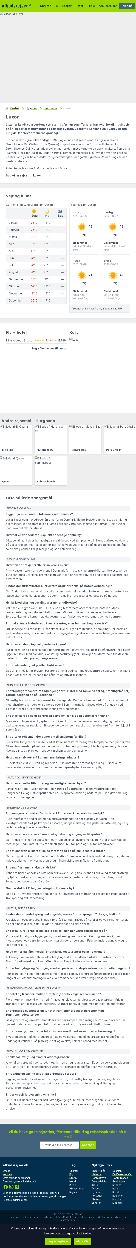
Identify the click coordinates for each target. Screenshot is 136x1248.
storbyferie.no (68, 1220)
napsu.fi (92, 1217)
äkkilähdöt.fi (65, 1217)
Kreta (95, 1185)
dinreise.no (121, 1217)
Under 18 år (98, 1170)
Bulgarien (117, 1195)
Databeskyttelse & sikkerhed (19, 1181)
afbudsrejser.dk (49, 1217)
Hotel (79, 6)
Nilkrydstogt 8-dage (19, 340)
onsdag (79, 214)
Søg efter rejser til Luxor (23, 175)
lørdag (111, 262)
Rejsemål (127, 6)
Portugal (97, 1195)
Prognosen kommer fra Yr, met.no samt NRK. (97, 308)
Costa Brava (99, 1178)
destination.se (105, 1217)
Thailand (96, 1199)
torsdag (111, 214)
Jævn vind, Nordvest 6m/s (81, 296)
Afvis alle (82, 1241)
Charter (45, 6)
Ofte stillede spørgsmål (16, 1178)
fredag (79, 262)
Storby (67, 6)
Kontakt (7, 1174)
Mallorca (96, 1174)
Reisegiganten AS (72, 1214)
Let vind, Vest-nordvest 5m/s (112, 296)
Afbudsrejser (108, 6)
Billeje (91, 6)
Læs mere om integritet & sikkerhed (68, 1233)
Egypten (96, 1202)
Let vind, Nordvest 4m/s (83, 248)
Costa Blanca (120, 1178)
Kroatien (117, 1192)
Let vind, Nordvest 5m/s (114, 248)
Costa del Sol (99, 1181)
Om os (6, 1170)
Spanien (117, 1170)
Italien (115, 1188)
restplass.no (13, 1217)
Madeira (117, 1202)
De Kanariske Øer (122, 1174)
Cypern (96, 1192)
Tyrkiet (96, 1188)
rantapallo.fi (80, 1217)
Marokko (117, 1199)
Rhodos (116, 1185)
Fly (57, 6)
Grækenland (119, 1181)
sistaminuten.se (30, 1217)
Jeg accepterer (58, 1241)
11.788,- (63, 340)
